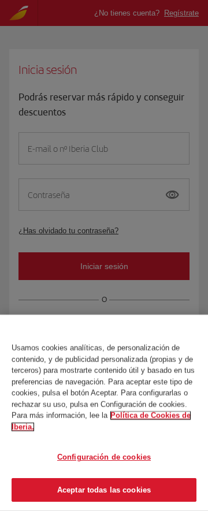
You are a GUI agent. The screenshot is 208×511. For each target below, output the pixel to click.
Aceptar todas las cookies (104, 489)
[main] (104, 413)
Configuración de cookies (104, 457)
